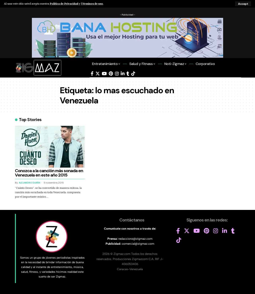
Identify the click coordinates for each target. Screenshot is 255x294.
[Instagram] (117, 73)
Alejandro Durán (29, 182)
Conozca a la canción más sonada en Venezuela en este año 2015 (49, 173)
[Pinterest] (111, 73)
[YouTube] (104, 73)
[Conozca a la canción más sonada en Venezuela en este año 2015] (50, 147)
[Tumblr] (128, 73)
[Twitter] (97, 73)
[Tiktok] (133, 73)
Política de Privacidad (64, 3)
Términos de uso (92, 3)
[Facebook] (92, 73)
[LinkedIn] (123, 73)
